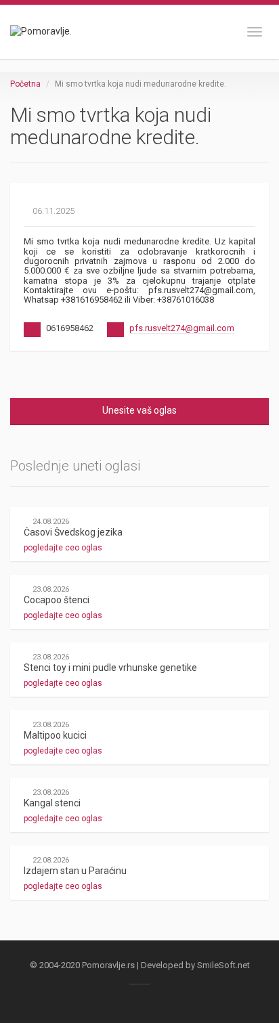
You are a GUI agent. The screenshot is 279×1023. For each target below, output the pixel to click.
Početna (25, 84)
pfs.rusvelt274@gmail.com (181, 328)
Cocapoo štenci (56, 599)
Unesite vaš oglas (139, 410)
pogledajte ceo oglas (64, 547)
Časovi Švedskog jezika (73, 532)
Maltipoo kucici (55, 735)
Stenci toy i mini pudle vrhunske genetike (110, 667)
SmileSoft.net (223, 965)
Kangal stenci (52, 803)
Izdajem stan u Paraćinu (75, 870)
